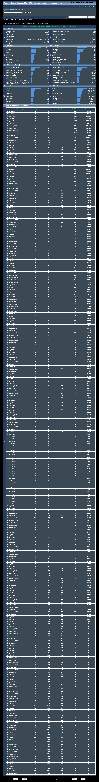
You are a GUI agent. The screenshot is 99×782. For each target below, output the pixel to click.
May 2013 (11, 564)
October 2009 (12, 667)
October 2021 (12, 251)
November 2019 (13, 306)
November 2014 (13, 520)
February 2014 (12, 542)
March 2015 (11, 511)
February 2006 (12, 773)
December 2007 (13, 720)
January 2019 (12, 330)
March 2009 (11, 684)
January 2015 (12, 515)
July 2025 (11, 142)
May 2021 (11, 263)
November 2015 (13, 422)
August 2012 (12, 585)
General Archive (56, 62)
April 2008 (11, 710)
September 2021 (13, 253)
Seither (8, 47)
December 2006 (13, 749)
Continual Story (10, 74)
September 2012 (13, 583)
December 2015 (13, 419)
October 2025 (12, 135)
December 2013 (13, 547)
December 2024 (13, 159)
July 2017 (11, 374)
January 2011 (12, 631)
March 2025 (11, 152)
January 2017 (12, 388)
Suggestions (55, 49)
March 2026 (11, 123)
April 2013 (11, 566)
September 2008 (13, 698)
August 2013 (12, 556)
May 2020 (11, 292)
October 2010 (12, 638)
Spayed (8, 49)
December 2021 (13, 246)
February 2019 (12, 328)
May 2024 (11, 176)
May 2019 (11, 321)
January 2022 (12, 244)
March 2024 (11, 181)
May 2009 (11, 679)
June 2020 (11, 289)
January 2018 (12, 359)
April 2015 (11, 508)
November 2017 (13, 364)
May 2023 (11, 205)
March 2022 (11, 239)
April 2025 (11, 150)
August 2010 (12, 643)
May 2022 (11, 234)
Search (16, 19)
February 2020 (12, 299)
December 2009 (13, 662)
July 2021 (11, 258)
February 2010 (12, 657)
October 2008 (12, 696)
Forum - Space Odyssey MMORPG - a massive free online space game (21, 23)
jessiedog (9, 62)
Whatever (55, 56)
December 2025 (13, 130)
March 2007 (11, 742)
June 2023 (11, 203)
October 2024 (12, 164)
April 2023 (11, 207)
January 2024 (12, 186)
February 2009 (12, 686)
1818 (47, 31)
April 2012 (11, 595)
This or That (9, 69)
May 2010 (11, 650)
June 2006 (11, 763)
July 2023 (11, 200)
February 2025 (12, 154)
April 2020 (11, 294)
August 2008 (12, 701)
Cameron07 (9, 56)
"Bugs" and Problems (58, 54)
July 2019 (11, 316)
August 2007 (12, 730)
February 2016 (12, 415)
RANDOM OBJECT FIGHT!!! (14, 70)
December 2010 (13, 633)
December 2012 (13, 576)
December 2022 (13, 217)
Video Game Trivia (11, 77)
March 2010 (11, 655)
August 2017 (12, 371)
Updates (54, 52)
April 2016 (11, 410)
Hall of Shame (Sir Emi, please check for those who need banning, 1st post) (17, 82)
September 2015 (13, 427)
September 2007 (13, 727)
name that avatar (11, 75)
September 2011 (13, 612)
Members (21, 19)
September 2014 (13, 525)
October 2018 (12, 338)
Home (7, 19)
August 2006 (12, 759)
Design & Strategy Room (59, 59)
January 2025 (12, 157)
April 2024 (11, 179)
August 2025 (12, 140)
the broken (55, 100)
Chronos (54, 90)
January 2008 (12, 718)
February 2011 (12, 629)
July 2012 (11, 588)
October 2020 (12, 280)
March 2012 (11, 597)
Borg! (7, 57)
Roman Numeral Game (12, 67)
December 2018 (13, 333)
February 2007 (12, 744)
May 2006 (11, 766)
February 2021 (12, 270)
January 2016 (12, 417)
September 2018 (13, 340)
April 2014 (11, 537)
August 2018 (12, 342)
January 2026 (12, 128)
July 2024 (11, 171)
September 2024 (13, 166)
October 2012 (12, 580)
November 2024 (13, 162)
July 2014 (11, 530)
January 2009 (12, 689)
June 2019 (11, 318)
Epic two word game (12, 79)
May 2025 (11, 147)
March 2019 (11, 325)
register (23, 9)
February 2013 (12, 571)
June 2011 (11, 619)
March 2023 (11, 210)
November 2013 (13, 549)
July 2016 (11, 403)
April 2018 (11, 352)
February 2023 (12, 212)
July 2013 (11, 559)
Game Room (56, 51)
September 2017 (13, 369)
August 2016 (12, 400)
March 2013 (11, 568)
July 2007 (11, 732)
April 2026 (11, 121)
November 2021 (13, 248)
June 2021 (11, 260)
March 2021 (11, 268)
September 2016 (13, 398)
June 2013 (11, 561)
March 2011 (11, 626)
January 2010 (12, 660)
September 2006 (13, 756)
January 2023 (12, 215)
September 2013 (13, 554)
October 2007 (12, 725)
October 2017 (12, 366)
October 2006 (12, 754)
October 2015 (12, 424)
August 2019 (12, 313)
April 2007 (11, 739)
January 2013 (12, 573)
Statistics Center (44, 23)
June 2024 (11, 174)
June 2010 (11, 648)
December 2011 (12, 604)
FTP (7, 52)
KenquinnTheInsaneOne (13, 61)
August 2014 (12, 527)
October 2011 (12, 609)
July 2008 (11, 703)
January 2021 (12, 272)
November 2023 (13, 191)
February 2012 (12, 600)
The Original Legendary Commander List (17, 80)
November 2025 (13, 133)
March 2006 (11, 771)
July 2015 (11, 431)
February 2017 (12, 386)
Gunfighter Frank (57, 93)
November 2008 (13, 694)
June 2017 (11, 376)
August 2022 (12, 227)
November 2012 (13, 578)
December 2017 (13, 362)
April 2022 (11, 236)
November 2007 (13, 723)
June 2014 (11, 532)
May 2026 (11, 118)
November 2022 (13, 219)
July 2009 (11, 674)
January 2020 (12, 301)
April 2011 (11, 624)
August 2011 (12, 614)
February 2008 (12, 715)
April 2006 (11, 768)
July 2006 (11, 761)
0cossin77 (55, 88)
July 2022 (11, 229)
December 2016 (13, 391)
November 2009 (13, 665)
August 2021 (12, 256)
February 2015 (12, 513)
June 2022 (11, 232)
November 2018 (13, 335)
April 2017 (11, 381)
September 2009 (13, 670)
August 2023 (12, 198)
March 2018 (11, 354)
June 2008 (11, 706)
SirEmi (8, 54)
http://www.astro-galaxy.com (38, 17)
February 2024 (12, 183)
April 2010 (11, 653)
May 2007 (11, 737)
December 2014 (13, 518)
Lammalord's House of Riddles (14, 72)
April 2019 (11, 323)
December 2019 (13, 304)
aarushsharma (10, 101)
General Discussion (57, 47)
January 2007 (12, 747)
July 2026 (11, 113)
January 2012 (12, 602)
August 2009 (12, 672)
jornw (7, 90)
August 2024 (12, 169)
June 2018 (11, 347)
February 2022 (12, 241)
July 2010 (11, 645)
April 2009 (11, 682)
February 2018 (12, 357)
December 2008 (13, 691)
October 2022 (12, 222)
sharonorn (9, 92)
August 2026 (12, 111)
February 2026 (12, 126)
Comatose (9, 59)
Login (26, 19)
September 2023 (13, 195)
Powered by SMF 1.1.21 (42, 779)
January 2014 (12, 544)
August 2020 (12, 285)
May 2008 (11, 708)
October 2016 (12, 395)
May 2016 (11, 407)
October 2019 (12, 309)
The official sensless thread (60, 80)
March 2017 (11, 383)
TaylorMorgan (10, 93)
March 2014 (11, 539)
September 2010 (13, 641)
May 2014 (11, 535)
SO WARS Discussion (58, 61)
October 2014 (12, 523)
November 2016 (13, 393)
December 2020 (13, 275)
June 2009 (11, 677)
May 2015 (11, 506)
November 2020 (13, 277)
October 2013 (12, 551)
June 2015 (11, 434)
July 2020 (11, 287)
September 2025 (13, 138)
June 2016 (11, 405)
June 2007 (11, 735)
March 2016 (11, 412)
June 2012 (11, 590)
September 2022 (13, 224)
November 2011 (13, 607)
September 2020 (13, 282)
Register (31, 19)
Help (12, 19)
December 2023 (13, 188)
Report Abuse (56, 57)
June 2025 (11, 145)
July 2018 (11, 345)
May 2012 (11, 592)
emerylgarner (92, 38)
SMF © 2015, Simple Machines (55, 779)
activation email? (18, 10)
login (18, 9)
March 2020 (11, 297)
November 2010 (13, 636)
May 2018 (11, 350)
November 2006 (13, 751)
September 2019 (13, 311)
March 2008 (11, 713)
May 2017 (11, 378)
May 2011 (11, 621)
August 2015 (12, 429)
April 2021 (11, 265)
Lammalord (9, 51)
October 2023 (12, 193)
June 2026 (11, 116)
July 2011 (11, 617)
